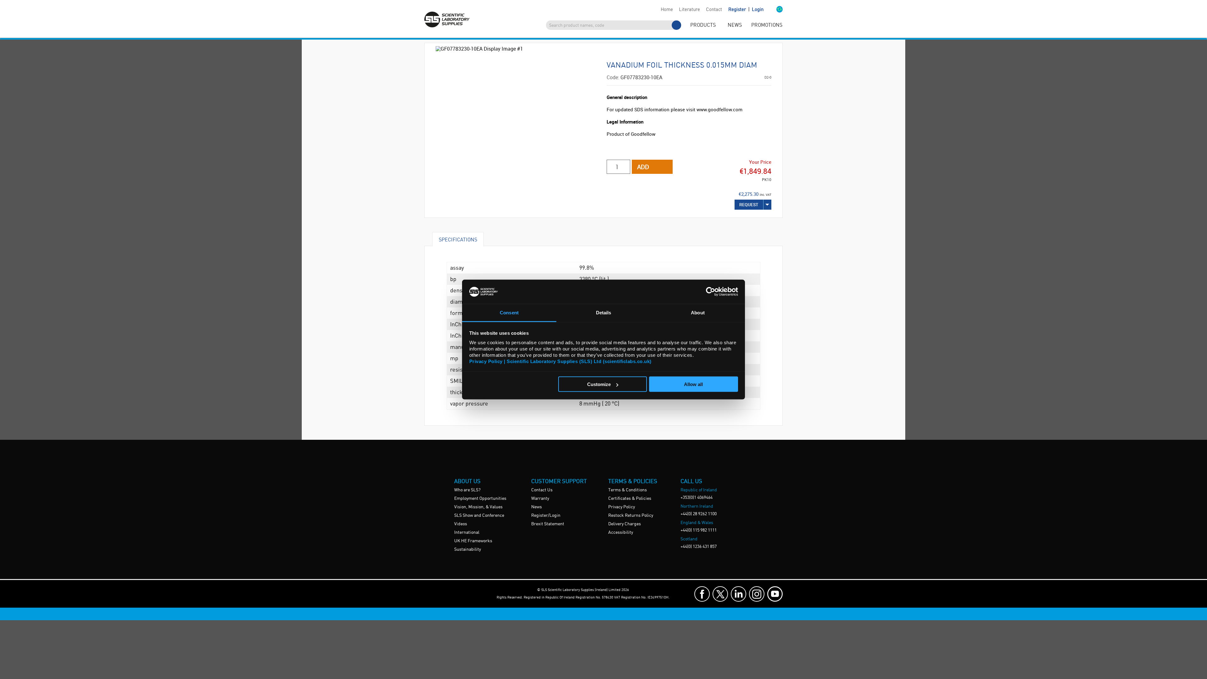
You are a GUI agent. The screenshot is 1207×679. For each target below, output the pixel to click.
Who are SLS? (467, 490)
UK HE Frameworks (473, 541)
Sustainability (467, 549)
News (536, 507)
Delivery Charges (624, 524)
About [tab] (698, 312)
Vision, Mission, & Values (478, 507)
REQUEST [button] (748, 204)
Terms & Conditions (627, 490)
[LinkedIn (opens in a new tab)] (738, 594)
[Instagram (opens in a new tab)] (756, 594)
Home (667, 9)
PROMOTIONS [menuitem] (766, 25)
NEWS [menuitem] (735, 25)
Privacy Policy (621, 507)
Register (737, 9)
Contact (714, 9)
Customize (599, 384)
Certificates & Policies (629, 498)
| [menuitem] (745, 9)
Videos (460, 524)
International (466, 532)
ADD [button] (643, 167)
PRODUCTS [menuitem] (703, 25)
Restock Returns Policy (630, 515)
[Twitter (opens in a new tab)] (720, 594)
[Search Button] (676, 25)
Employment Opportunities (480, 498)
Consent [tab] (509, 312)
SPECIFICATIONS (458, 239)
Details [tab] (603, 312)
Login (757, 9)
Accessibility (620, 532)
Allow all (693, 384)
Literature (689, 9)
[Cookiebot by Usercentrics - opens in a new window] (710, 291)
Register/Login (545, 515)
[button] (773, 10)
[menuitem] (667, 10)
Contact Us (542, 490)
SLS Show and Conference (479, 515)
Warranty (540, 498)
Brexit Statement (547, 524)
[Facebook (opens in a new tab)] (702, 594)
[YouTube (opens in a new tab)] (775, 594)
